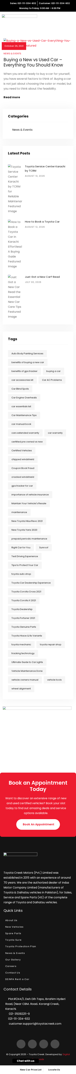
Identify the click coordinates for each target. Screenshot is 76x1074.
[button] (38, 824)
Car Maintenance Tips (24, 415)
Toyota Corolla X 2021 (23, 600)
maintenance (19, 512)
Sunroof (43, 547)
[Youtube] (55, 1044)
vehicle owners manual (24, 679)
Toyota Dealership (22, 609)
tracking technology (22, 653)
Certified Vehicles (21, 450)
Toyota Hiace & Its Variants (26, 635)
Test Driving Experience (24, 556)
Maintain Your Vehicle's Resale (28, 503)
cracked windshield (22, 477)
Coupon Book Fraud (22, 468)
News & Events (12, 53)
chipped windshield (22, 459)
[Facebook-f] (21, 1044)
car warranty (55, 433)
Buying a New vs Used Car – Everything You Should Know (33, 62)
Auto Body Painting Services (27, 353)
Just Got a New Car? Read (42, 277)
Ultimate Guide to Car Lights (27, 662)
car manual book (21, 424)
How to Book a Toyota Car (42, 221)
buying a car (53, 371)
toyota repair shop (50, 644)
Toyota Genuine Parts (23, 627)
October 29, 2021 (14, 46)
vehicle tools (54, 679)
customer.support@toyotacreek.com (35, 1024)
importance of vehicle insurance (30, 494)
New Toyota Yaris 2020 (24, 530)
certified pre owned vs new (27, 441)
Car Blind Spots (20, 388)
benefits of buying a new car (27, 362)
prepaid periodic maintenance (29, 538)
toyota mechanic (21, 644)
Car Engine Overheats (24, 397)
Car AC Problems (52, 380)
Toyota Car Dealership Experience (31, 582)
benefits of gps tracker (24, 371)
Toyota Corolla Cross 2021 (26, 591)
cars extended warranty (25, 433)
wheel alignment (21, 688)
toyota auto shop (21, 574)
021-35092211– (18, 1014)
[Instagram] (43, 1044)
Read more (12, 97)
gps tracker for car (22, 485)
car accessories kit (22, 380)
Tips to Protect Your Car (24, 565)
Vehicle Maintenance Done (27, 671)
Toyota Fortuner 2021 (23, 618)
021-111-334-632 (19, 1019)
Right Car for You (20, 547)
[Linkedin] (32, 1044)
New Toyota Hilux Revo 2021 (27, 521)
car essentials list (21, 406)
